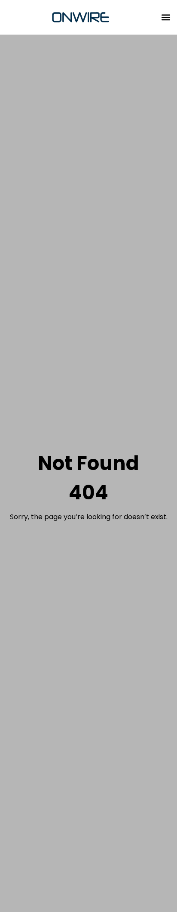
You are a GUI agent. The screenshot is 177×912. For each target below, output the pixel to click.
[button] (166, 17)
